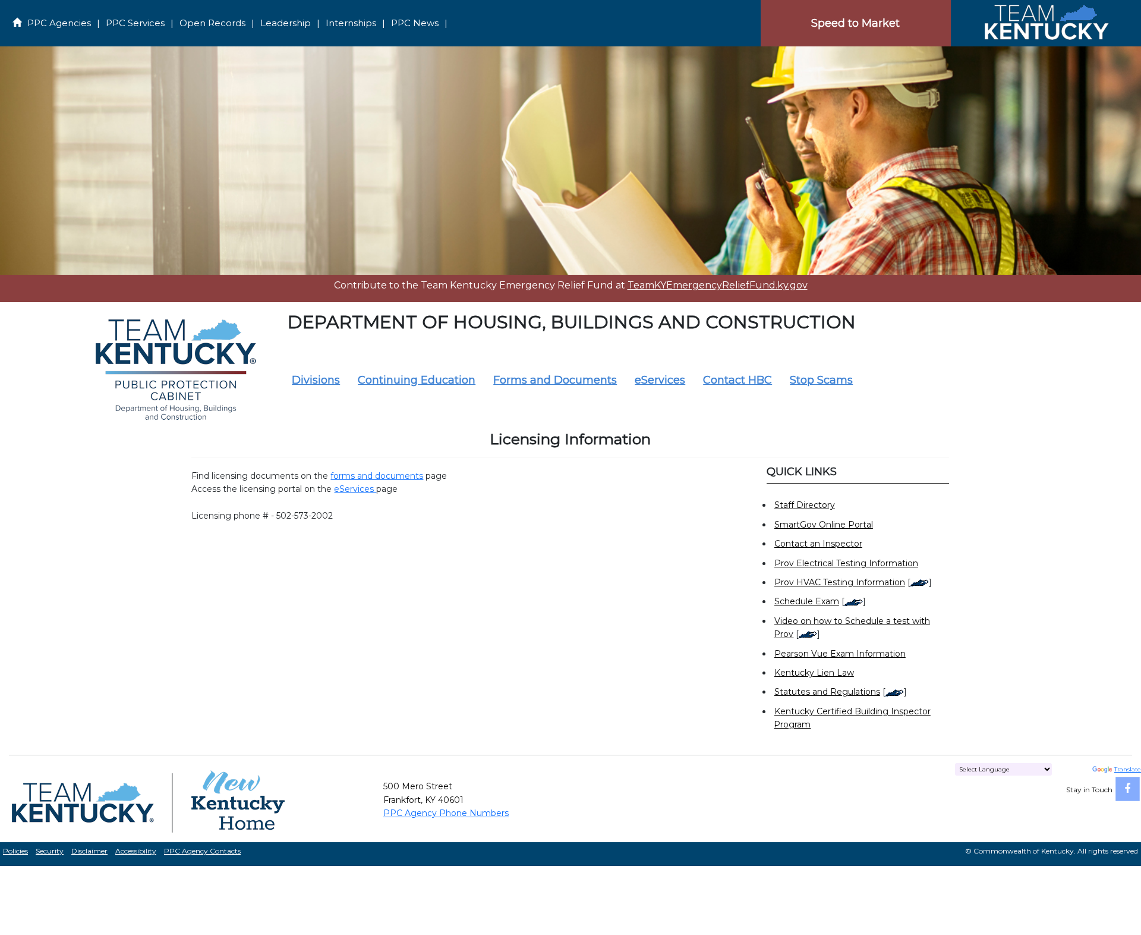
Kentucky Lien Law (814, 672)
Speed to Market (855, 23)
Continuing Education (416, 380)
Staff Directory (804, 505)
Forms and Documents (555, 380)
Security (50, 850)
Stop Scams (821, 380)
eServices (660, 380)
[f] (1127, 789)
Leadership (285, 23)
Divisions (316, 380)
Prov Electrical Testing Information (846, 563)
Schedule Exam (806, 601)
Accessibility (135, 850)
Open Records (212, 23)
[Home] (1046, 23)
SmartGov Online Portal (823, 524)
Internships (351, 23)
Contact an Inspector (818, 543)
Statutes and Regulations (827, 691)
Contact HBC (737, 380)
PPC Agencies (59, 23)
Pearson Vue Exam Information (840, 653)
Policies (15, 850)
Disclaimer (89, 850)
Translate (1127, 769)
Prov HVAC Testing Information (839, 582)
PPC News (415, 23)
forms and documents (376, 475)
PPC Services (135, 23)
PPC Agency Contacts (202, 850)
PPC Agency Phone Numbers (446, 813)
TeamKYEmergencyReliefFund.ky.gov (718, 285)
